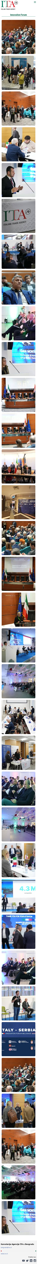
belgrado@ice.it (6, 1247)
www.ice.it (4, 1254)
